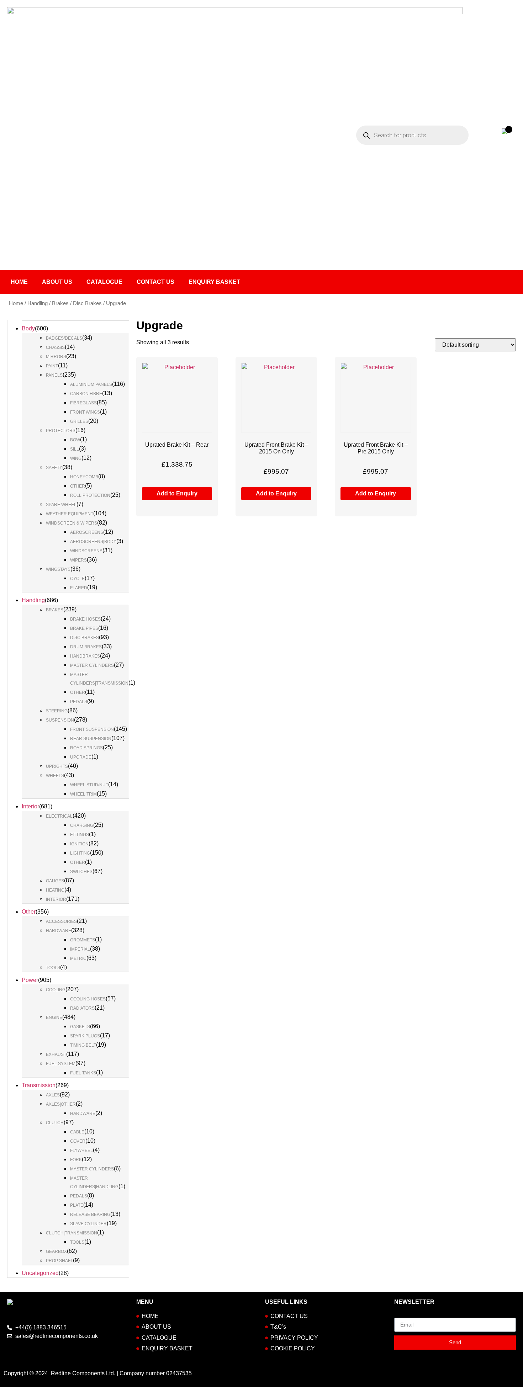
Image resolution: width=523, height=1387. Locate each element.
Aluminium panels (91, 384)
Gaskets (80, 1026)
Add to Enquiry (177, 493)
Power (30, 980)
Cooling (55, 989)
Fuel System (60, 1063)
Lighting (80, 853)
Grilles (79, 421)
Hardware (58, 930)
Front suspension (92, 729)
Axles (53, 1095)
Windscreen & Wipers (71, 523)
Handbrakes (85, 656)
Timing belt (83, 1045)
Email (401, 1315)
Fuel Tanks (83, 1072)
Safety (54, 467)
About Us (57, 282)
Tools (53, 967)
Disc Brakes (87, 303)
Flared (78, 587)
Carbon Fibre (86, 393)
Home (19, 282)
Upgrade (80, 757)
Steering (57, 710)
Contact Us (155, 282)
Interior (30, 806)
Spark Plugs (85, 1035)
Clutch (55, 1122)
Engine (54, 1017)
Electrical (59, 816)
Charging (81, 825)
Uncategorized (40, 1273)
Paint (52, 365)
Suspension (60, 720)
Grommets (82, 939)
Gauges (55, 880)
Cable (77, 1132)
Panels (54, 375)
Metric (78, 958)
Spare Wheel (61, 504)
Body (28, 328)
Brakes (60, 303)
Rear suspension (90, 738)
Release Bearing (90, 1214)
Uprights (57, 766)
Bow (75, 439)
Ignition (79, 843)
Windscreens (86, 550)
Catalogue (104, 282)
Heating (55, 890)
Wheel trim (83, 794)
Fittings (79, 834)
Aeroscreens (86, 532)
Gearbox (56, 1251)
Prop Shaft (59, 1260)
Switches (81, 871)
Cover (77, 1141)
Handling (37, 303)
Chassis (55, 347)
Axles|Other (61, 1104)
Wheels (55, 775)
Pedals (78, 701)
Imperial (80, 949)
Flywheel (81, 1150)
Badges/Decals (64, 338)
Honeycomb (84, 476)
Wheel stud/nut (89, 784)
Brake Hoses (85, 619)
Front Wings (85, 412)
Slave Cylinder (88, 1223)
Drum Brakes (86, 646)
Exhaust (56, 1054)
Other (77, 486)
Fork (76, 1159)
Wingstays (58, 569)
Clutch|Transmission (71, 1233)
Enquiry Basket (214, 282)
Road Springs (86, 747)
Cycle (77, 578)
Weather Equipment (69, 513)
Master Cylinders (92, 665)
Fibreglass (83, 402)
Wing (75, 458)
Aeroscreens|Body (93, 541)
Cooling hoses (88, 999)
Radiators (82, 1008)
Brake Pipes (84, 628)
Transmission (39, 1085)
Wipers (78, 560)
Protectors (60, 430)
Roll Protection (90, 495)
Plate (76, 1205)
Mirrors (56, 356)
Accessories (61, 921)
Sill (74, 449)
